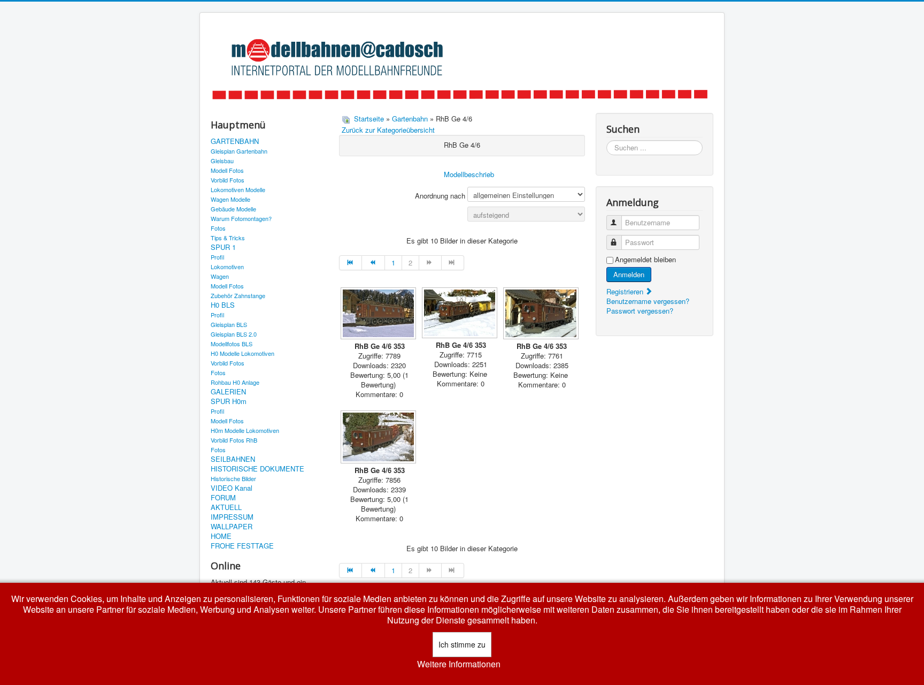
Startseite (369, 118)
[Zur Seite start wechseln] (350, 262)
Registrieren (625, 291)
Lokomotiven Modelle (238, 189)
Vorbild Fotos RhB (234, 440)
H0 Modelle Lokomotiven (242, 353)
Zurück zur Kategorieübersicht (388, 130)
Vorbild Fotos (227, 180)
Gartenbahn (410, 118)
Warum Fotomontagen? (241, 218)
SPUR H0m (229, 401)
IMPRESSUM (232, 517)
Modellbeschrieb (469, 174)
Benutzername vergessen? (647, 301)
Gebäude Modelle (233, 208)
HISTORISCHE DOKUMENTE (257, 469)
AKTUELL (226, 507)
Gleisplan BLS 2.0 (234, 334)
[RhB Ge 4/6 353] (379, 314)
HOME (221, 536)
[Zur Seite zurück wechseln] (373, 262)
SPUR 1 (223, 247)
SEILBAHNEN (233, 459)
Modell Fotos (227, 170)
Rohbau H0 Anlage (235, 382)
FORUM (223, 498)
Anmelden (628, 274)
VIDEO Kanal (231, 488)
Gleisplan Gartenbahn (239, 151)
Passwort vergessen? (639, 311)
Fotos (218, 228)
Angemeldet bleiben (645, 259)
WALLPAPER (231, 526)
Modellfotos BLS (231, 343)
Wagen (220, 276)
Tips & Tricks (228, 237)
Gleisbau (222, 160)
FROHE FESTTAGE (242, 546)
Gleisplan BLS (229, 324)
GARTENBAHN (235, 141)
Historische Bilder (233, 478)
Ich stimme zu (462, 644)
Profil (217, 257)
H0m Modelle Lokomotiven (245, 430)
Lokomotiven (227, 266)
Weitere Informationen (458, 664)
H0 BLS (223, 305)
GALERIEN (228, 392)
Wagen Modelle (230, 199)
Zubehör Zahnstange (238, 295)
